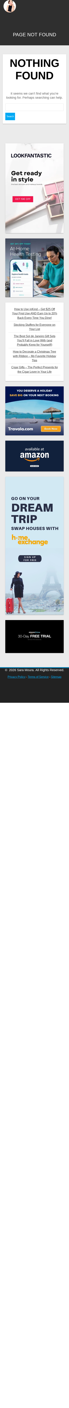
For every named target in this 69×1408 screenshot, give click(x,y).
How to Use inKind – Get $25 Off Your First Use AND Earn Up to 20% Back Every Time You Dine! (34, 313)
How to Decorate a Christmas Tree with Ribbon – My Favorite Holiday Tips (34, 356)
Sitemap (56, 676)
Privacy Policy (16, 676)
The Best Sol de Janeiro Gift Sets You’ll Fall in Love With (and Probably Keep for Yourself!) (34, 340)
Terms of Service (38, 676)
